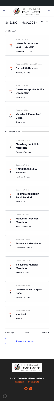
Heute (27, 333)
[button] (4, 396)
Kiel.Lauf (21, 314)
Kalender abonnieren (25, 341)
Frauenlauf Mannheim (28, 243)
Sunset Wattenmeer (27, 68)
